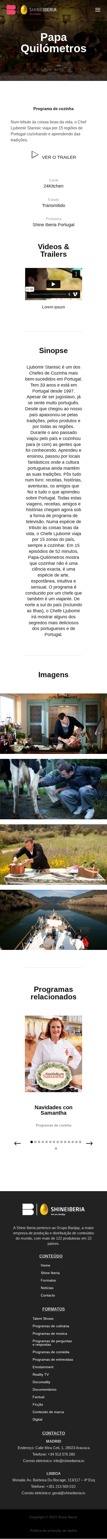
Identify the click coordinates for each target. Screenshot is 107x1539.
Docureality (41, 1382)
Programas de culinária (51, 1326)
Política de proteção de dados (53, 1531)
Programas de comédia (51, 1352)
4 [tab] (43, 1142)
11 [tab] (69, 1142)
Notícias (47, 1288)
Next (85, 1146)
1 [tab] (31, 1142)
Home (45, 1265)
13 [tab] (76, 1142)
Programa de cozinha (53, 109)
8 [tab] (57, 1142)
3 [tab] (39, 1142)
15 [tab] (56, 1148)
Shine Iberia (50, 1273)
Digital (37, 1419)
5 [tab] (46, 1142)
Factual (38, 1397)
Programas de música (50, 1333)
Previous (21, 1146)
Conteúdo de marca (48, 1412)
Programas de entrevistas (53, 1359)
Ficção (38, 1404)
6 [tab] (50, 1142)
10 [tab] (65, 1142)
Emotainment (43, 1367)
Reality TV (41, 1374)
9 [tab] (61, 1142)
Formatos (48, 1280)
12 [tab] (72, 1142)
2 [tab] (35, 1142)
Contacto (48, 1295)
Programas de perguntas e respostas (52, 1342)
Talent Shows (43, 1318)
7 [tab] (54, 1142)
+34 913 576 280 (61, 1454)
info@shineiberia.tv (69, 1461)
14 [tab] (80, 1142)
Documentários (44, 1389)
